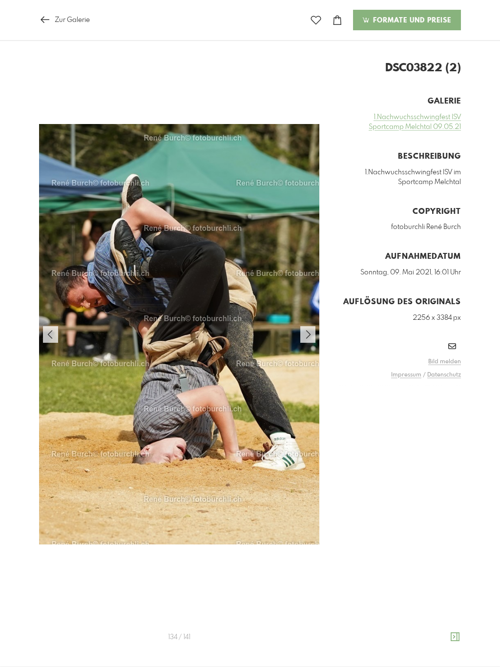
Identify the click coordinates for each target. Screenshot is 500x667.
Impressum (406, 375)
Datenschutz (444, 375)
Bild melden (444, 362)
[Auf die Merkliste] (316, 20)
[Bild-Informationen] (455, 637)
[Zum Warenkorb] (337, 20)
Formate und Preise (411, 20)
